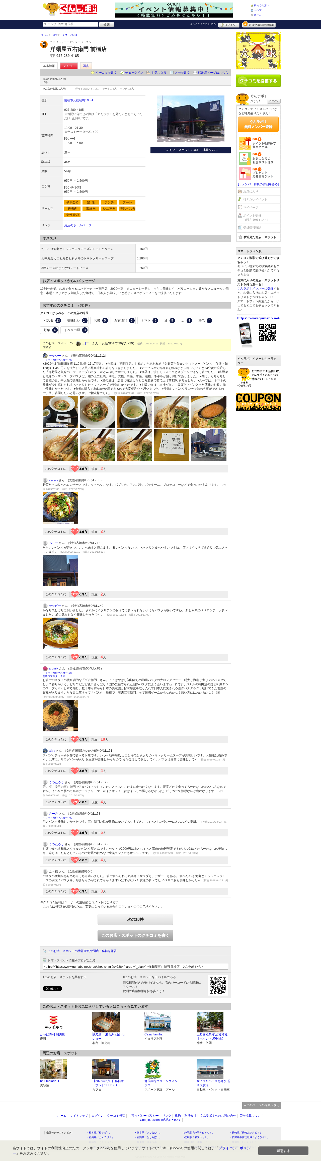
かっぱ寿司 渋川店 (52, 1034)
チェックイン (134, 72)
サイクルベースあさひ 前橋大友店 (213, 1083)
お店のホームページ (77, 225)
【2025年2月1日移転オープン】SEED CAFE (108, 1083)
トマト (148, 320)
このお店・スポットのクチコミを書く (135, 935)
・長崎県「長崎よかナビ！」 (245, 1132)
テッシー (55, 355)
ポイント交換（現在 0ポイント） (256, 218)
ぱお (52, 750)
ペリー (53, 543)
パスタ (52, 320)
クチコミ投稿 (116, 1115)
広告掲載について (251, 1115)
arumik (53, 668)
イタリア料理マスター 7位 (57, 359)
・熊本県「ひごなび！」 (148, 1132)
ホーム (258, 15)
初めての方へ (261, 5)
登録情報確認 (252, 227)
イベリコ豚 (75, 330)
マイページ (250, 207)
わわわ (53, 480)
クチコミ (69, 66)
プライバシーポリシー (144, 1115)
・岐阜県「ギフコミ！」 (195, 1137)
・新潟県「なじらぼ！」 (148, 1137)
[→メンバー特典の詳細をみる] (258, 184)
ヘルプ (258, 10)
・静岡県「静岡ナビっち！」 (198, 1132)
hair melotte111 (50, 1081)
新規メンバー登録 (259, 24)
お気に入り (159, 72)
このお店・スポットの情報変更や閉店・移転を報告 (82, 951)
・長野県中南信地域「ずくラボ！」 (249, 1137)
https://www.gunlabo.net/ (258, 318)
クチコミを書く (106, 72)
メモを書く (182, 72)
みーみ (53, 813)
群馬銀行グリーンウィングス (161, 1083)
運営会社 (190, 1115)
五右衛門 (123, 320)
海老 (204, 320)
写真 (86, 66)
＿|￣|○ (86, 343)
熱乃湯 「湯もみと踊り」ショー (109, 1036)
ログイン (228, 24)
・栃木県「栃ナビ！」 (99, 1132)
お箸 (100, 320)
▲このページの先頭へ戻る (262, 1105)
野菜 (50, 330)
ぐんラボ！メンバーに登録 (255, 288)
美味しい (77, 320)
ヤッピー (55, 606)
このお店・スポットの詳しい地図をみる (191, 150)
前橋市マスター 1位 (54, 676)
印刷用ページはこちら (213, 72)
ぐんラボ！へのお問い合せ (218, 1115)
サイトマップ (79, 1115)
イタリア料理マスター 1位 (57, 672)
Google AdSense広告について (160, 1120)
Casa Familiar (154, 1034)
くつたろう (56, 782)
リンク (166, 1115)
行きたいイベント (255, 199)
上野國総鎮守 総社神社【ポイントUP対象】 (212, 1036)
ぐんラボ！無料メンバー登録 (258, 124)
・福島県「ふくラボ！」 (100, 1137)
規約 (178, 1115)
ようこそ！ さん (203, 24)
